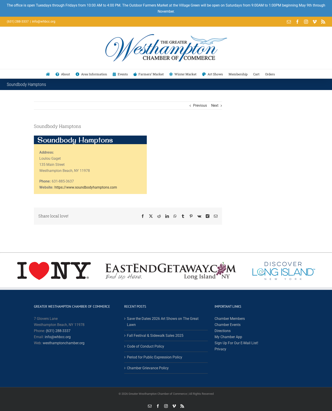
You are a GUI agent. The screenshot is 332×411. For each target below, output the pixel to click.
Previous (200, 105)
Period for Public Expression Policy (154, 357)
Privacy (220, 349)
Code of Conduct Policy (145, 346)
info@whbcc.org (43, 21)
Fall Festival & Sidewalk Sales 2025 (155, 335)
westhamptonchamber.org (63, 343)
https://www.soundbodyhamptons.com (85, 187)
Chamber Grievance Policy (148, 368)
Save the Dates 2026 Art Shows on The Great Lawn (163, 321)
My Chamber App (228, 337)
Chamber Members (230, 318)
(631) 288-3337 (58, 331)
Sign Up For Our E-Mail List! (236, 343)
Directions (223, 331)
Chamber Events (228, 325)
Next (214, 105)
